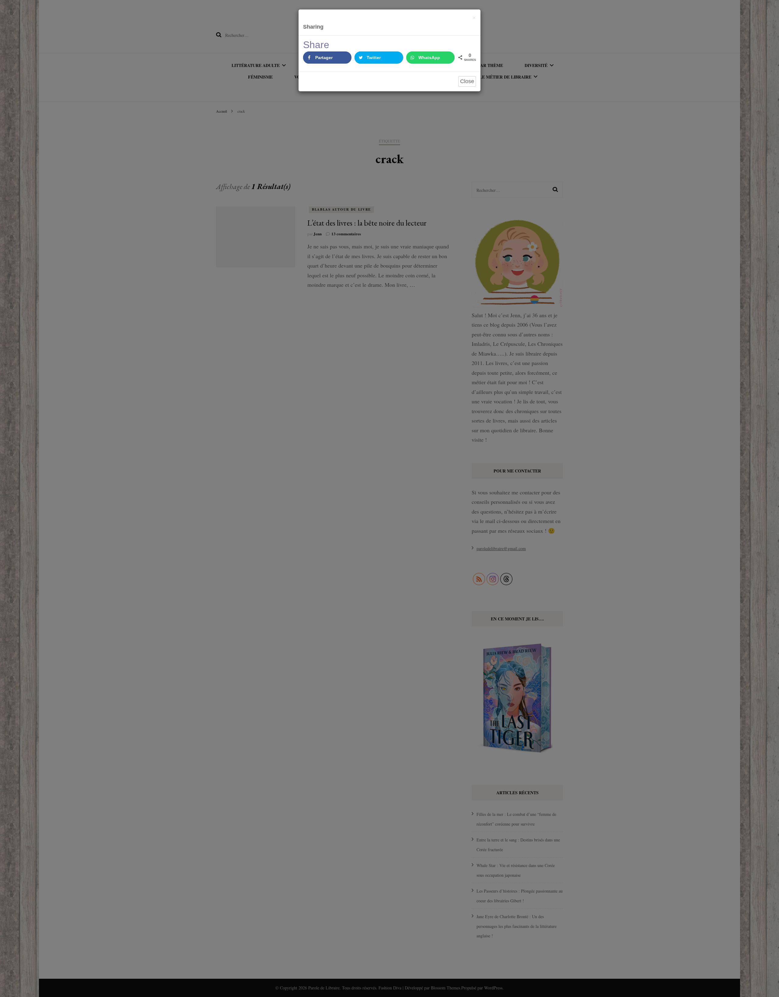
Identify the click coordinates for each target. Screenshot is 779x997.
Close (467, 81)
